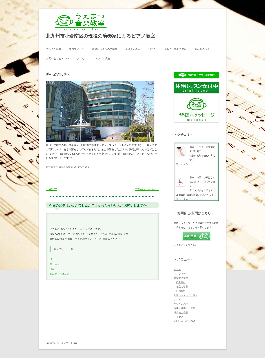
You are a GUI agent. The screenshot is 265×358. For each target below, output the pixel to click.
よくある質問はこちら (185, 245)
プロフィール (76, 49)
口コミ (152, 49)
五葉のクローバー (147, 189)
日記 (61, 166)
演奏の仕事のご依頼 (175, 49)
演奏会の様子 (202, 49)
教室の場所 (182, 286)
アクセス (82, 58)
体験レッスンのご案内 (104, 49)
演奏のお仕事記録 (60, 274)
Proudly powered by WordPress (61, 342)
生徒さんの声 (132, 49)
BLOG (53, 259)
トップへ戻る (102, 58)
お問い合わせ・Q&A (57, 58)
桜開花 (51, 189)
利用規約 (181, 290)
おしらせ (55, 264)
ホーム (177, 269)
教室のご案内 (53, 49)
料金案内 (181, 282)
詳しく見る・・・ (185, 164)
